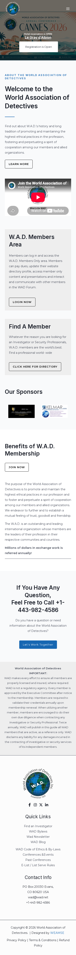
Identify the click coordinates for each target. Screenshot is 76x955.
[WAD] (13, 9)
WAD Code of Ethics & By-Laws (38, 849)
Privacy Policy (16, 940)
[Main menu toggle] (68, 9)
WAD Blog (38, 842)
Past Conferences (38, 860)
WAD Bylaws (38, 831)
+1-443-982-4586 (38, 902)
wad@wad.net (38, 897)
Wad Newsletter (38, 837)
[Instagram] (35, 805)
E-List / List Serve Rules (38, 865)
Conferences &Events (38, 854)
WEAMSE (57, 933)
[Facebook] (29, 805)
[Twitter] (41, 805)
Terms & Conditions (42, 940)
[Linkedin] (46, 805)
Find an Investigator (38, 826)
